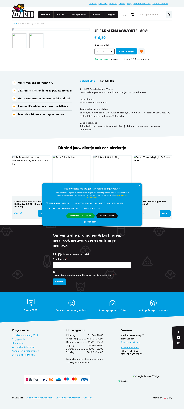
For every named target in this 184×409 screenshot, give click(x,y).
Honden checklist (141, 4)
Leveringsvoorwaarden (68, 397)
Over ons (103, 4)
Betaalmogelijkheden (23, 355)
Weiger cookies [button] (107, 215)
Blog (129, 4)
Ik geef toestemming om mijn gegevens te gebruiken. (83, 275)
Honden (45, 14)
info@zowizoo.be (130, 347)
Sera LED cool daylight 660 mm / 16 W (151, 202)
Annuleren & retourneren (25, 351)
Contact (93, 4)
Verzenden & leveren (23, 347)
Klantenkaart (18, 343)
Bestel (165, 213)
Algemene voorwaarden (39, 397)
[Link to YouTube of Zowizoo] (178, 337)
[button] (92, 222)
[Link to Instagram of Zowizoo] (179, 343)
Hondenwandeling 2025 (25, 335)
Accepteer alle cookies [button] (80, 215)
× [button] (139, 185)
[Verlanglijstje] (141, 51)
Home (14, 23)
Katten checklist (160, 4)
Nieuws (113, 4)
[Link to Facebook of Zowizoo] (179, 332)
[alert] (92, 204)
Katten (60, 14)
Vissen (96, 14)
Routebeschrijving (130, 342)
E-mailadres (60, 259)
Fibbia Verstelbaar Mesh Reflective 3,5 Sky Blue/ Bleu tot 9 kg (30, 204)
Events (122, 4)
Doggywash (18, 339)
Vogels (111, 14)
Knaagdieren (79, 14)
